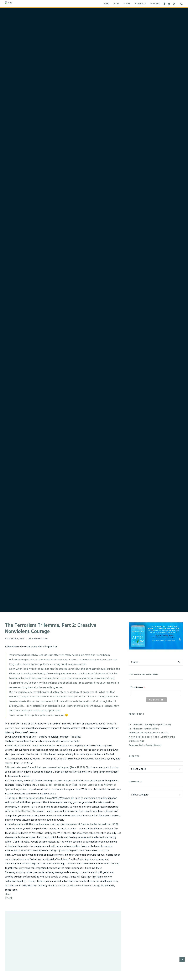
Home (106, 3)
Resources (140, 3)
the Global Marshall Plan (23, 811)
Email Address (138, 687)
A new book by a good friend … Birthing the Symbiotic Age (152, 739)
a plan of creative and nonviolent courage (78, 886)
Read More (21, 933)
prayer (22, 868)
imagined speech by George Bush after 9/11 (39, 655)
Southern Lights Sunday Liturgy (145, 745)
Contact (155, 3)
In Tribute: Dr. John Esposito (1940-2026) (29, 922)
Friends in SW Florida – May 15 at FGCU (149, 733)
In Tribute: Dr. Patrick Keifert (24, 954)
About (127, 3)
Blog (116, 3)
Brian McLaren (40, 638)
